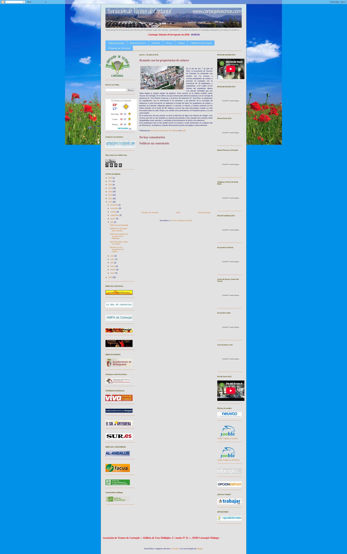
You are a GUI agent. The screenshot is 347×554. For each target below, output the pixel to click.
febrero (113, 270)
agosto (113, 219)
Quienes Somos (138, 43)
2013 (110, 195)
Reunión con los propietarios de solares (116, 249)
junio (112, 256)
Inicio (178, 212)
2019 (110, 178)
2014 (110, 192)
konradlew (175, 549)
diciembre (114, 205)
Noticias (156, 43)
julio (112, 222)
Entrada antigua (204, 212)
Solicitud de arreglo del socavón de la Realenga (119, 236)
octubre (113, 212)
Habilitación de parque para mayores (118, 229)
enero (112, 273)
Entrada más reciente (149, 212)
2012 (110, 199)
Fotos (169, 43)
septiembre (115, 215)
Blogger (200, 549)
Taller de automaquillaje (119, 225)
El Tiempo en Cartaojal (121, 100)
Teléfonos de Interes (201, 43)
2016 (110, 185)
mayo (112, 259)
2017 (110, 181)
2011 (110, 202)
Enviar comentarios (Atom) (181, 220)
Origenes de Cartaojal (119, 48)
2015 (110, 188)
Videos (181, 43)
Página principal (116, 43)
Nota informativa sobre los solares (119, 243)
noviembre (114, 208)
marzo (113, 266)
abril (112, 263)
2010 (110, 277)
